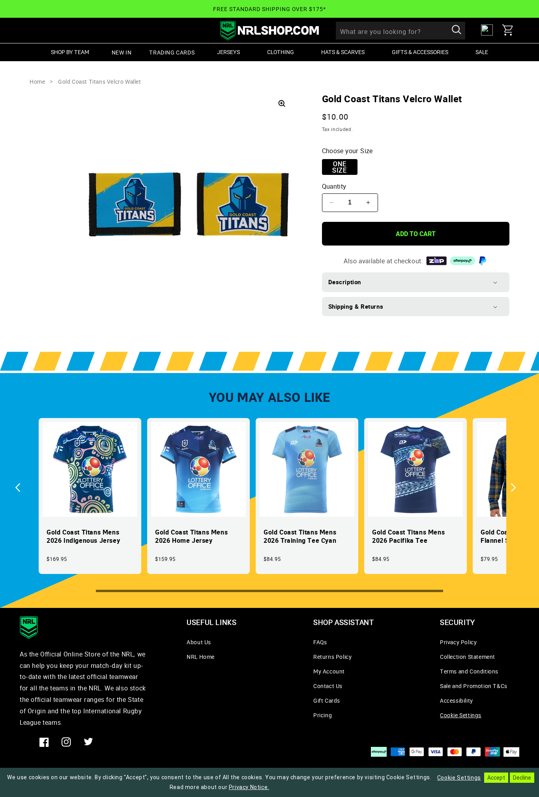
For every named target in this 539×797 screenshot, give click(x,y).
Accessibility (456, 700)
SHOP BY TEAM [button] (70, 52)
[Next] (517, 487)
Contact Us (327, 686)
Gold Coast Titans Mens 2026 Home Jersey (191, 536)
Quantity (334, 186)
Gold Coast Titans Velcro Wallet (99, 81)
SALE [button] (481, 52)
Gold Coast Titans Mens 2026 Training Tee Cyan (300, 536)
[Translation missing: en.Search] (456, 30)
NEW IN (122, 52)
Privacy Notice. (249, 787)
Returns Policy (332, 656)
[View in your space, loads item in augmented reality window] (282, 103)
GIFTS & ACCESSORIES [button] (420, 52)
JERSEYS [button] (228, 52)
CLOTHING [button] (280, 52)
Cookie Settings (460, 715)
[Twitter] (88, 742)
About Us (199, 642)
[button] (510, 30)
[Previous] (21, 487)
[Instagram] (66, 742)
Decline (522, 777)
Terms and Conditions (469, 671)
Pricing (322, 715)
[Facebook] (44, 742)
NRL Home (201, 656)
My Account (329, 671)
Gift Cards (326, 700)
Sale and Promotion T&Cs (473, 686)
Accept (496, 777)
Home (37, 81)
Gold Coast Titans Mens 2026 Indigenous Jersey (83, 536)
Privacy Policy (458, 642)
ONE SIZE (339, 166)
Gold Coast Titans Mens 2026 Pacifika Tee (408, 536)
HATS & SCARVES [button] (343, 52)
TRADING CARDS (172, 52)
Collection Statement (467, 656)
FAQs (320, 642)
